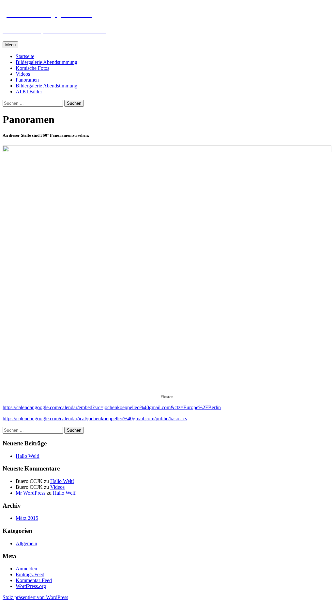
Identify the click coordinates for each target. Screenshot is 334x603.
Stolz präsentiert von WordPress (35, 597)
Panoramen (27, 80)
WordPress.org (31, 586)
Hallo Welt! (27, 456)
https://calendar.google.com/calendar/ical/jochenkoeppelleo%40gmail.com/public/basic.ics (95, 418)
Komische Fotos (32, 68)
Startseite (25, 56)
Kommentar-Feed (34, 580)
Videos (23, 74)
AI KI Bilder (29, 91)
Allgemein (26, 543)
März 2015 (27, 518)
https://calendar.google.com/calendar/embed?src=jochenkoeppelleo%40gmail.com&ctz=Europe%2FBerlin (112, 407)
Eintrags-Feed (30, 574)
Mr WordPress (30, 493)
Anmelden (26, 568)
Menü (10, 44)
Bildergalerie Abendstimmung (46, 62)
